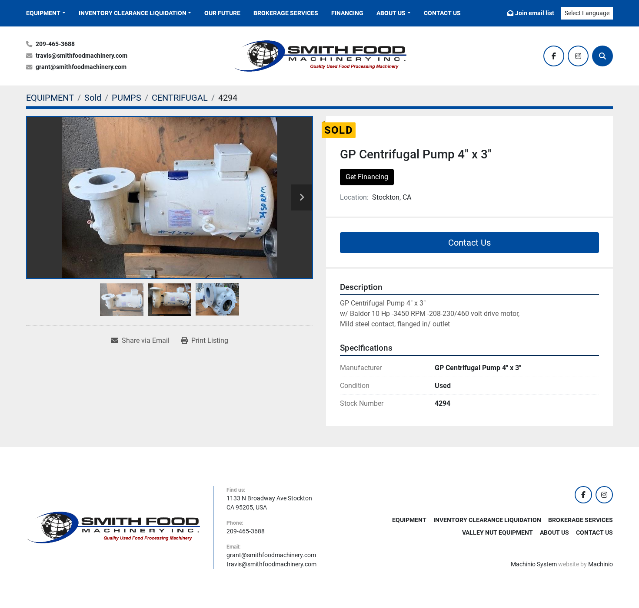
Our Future (222, 13)
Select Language (587, 13)
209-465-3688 (55, 44)
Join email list (534, 13)
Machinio (600, 564)
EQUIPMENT (43, 13)
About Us (391, 13)
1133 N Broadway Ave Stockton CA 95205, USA (269, 503)
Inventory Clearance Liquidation (132, 13)
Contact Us (442, 13)
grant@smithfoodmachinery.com (81, 67)
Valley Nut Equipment (497, 532)
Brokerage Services (285, 13)
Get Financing (367, 177)
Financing (347, 13)
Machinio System (534, 564)
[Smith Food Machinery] (113, 526)
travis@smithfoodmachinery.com (81, 55)
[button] (46, 13)
